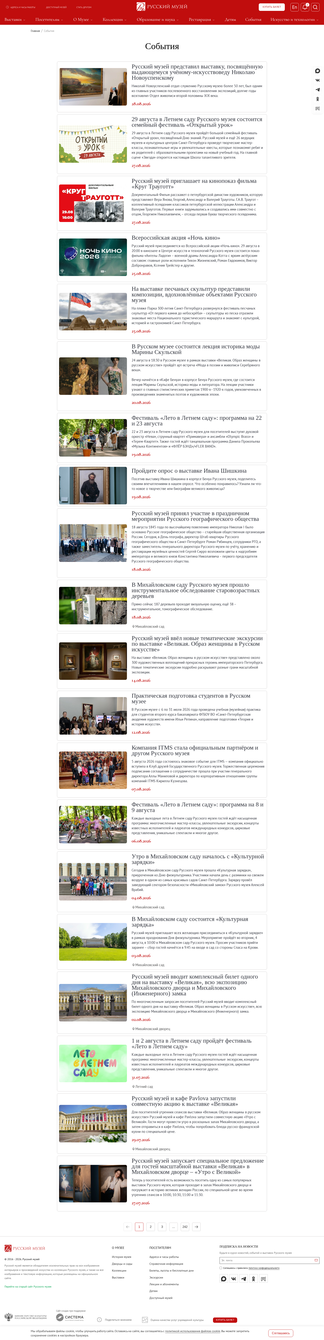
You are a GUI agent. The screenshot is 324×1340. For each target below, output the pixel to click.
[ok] (253, 1278)
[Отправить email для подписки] (316, 1260)
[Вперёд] (196, 1227)
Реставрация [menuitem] (202, 19)
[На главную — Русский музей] (162, 7)
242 (185, 1227)
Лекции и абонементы (164, 1284)
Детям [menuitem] (230, 19)
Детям (153, 1291)
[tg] (243, 1278)
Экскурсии (156, 1277)
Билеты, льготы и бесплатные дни (171, 1270)
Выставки (118, 1277)
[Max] (224, 1278)
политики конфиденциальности (264, 1268)
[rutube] (263, 1278)
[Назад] (128, 1227)
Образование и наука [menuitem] (158, 19)
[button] (114, 1320)
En (294, 7)
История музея (121, 1257)
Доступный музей (56, 7)
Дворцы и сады (122, 1264)
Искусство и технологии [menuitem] (295, 19)
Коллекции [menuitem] (115, 19)
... (173, 1227)
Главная (35, 31)
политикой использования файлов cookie (192, 1331)
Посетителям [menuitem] (49, 19)
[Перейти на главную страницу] (24, 1249)
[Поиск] (315, 7)
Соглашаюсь (281, 1333)
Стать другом (83, 7)
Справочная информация (166, 1264)
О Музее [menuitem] (83, 19)
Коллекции (119, 1270)
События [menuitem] (253, 19)
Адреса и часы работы (22, 7)
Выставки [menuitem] (15, 19)
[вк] (234, 1278)
